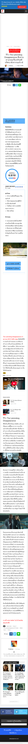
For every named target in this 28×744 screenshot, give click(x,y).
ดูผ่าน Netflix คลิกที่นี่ (13, 264)
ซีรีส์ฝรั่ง (21, 628)
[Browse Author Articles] (14, 644)
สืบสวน (5, 629)
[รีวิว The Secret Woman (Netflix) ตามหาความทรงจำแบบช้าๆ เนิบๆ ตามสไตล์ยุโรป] (6, 402)
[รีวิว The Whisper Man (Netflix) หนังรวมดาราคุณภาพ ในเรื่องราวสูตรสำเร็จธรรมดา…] (6, 411)
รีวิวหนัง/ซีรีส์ (7, 730)
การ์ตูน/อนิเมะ (18, 730)
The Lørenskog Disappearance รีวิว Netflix (15, 51)
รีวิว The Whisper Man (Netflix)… (15, 410)
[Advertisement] (14, 31)
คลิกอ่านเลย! (22, 7)
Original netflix (12, 49)
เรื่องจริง (9, 629)
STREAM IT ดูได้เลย (13, 268)
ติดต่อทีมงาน (12, 733)
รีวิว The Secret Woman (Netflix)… (16, 401)
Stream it (18, 49)
